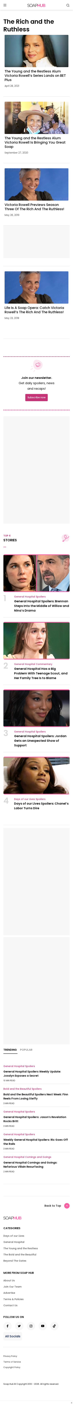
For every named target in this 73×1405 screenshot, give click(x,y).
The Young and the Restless (20, 1248)
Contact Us (10, 1305)
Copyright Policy (11, 1367)
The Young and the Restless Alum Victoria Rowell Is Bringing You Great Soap (35, 142)
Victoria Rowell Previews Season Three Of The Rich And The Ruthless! (34, 206)
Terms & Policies (13, 1299)
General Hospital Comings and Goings (27, 1157)
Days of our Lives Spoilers (29, 799)
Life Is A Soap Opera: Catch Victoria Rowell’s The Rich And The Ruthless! (34, 309)
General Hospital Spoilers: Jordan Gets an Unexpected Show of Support (40, 740)
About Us (9, 1280)
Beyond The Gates (14, 1260)
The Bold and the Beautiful (19, 1254)
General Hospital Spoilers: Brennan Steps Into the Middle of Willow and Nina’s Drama (41, 606)
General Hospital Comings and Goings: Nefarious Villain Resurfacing (30, 1165)
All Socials (12, 1336)
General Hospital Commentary (33, 664)
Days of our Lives (13, 1236)
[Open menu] (4, 5)
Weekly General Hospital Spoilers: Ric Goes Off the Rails (35, 1142)
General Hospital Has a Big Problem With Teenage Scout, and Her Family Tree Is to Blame (41, 673)
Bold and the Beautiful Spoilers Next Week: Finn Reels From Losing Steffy (35, 1096)
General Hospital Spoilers (30, 596)
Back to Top (52, 1206)
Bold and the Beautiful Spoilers (22, 1089)
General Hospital (13, 1242)
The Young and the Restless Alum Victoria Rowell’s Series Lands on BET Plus (35, 75)
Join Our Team (12, 1286)
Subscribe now (36, 397)
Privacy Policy (10, 1356)
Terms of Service (12, 1361)
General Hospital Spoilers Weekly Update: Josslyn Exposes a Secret (32, 1074)
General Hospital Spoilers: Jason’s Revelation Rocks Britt (34, 1119)
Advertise (9, 1293)
